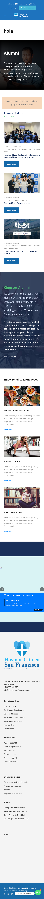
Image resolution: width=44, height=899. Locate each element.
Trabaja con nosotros (12, 786)
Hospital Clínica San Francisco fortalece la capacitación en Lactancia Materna (22, 156)
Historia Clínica (10, 706)
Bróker (19, 4)
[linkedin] (8, 893)
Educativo (15, 149)
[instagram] (15, 8)
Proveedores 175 (10, 758)
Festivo (14, 200)
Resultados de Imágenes (13, 721)
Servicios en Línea (27, 8)
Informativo (26, 149)
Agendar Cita (9, 725)
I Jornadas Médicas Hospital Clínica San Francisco (21, 252)
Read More (11, 164)
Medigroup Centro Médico (14, 807)
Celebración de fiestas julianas (17, 203)
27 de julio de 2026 (11, 197)
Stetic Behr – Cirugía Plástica (15, 811)
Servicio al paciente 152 (13, 747)
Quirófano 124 (9, 754)
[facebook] (4, 893)
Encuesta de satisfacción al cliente (17, 782)
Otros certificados (11, 714)
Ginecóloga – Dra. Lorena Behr (16, 819)
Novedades (22, 200)
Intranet (7, 790)
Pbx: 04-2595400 (10, 743)
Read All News (9, 117)
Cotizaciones (9, 729)
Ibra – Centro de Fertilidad (14, 815)
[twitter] (11, 8)
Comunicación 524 (11, 761)
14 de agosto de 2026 (12, 147)
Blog (8, 149)
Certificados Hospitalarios (14, 710)
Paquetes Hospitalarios (13, 793)
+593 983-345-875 (11, 687)
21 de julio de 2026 (11, 243)
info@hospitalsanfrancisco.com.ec (17, 690)
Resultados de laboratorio (14, 717)
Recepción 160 (9, 750)
